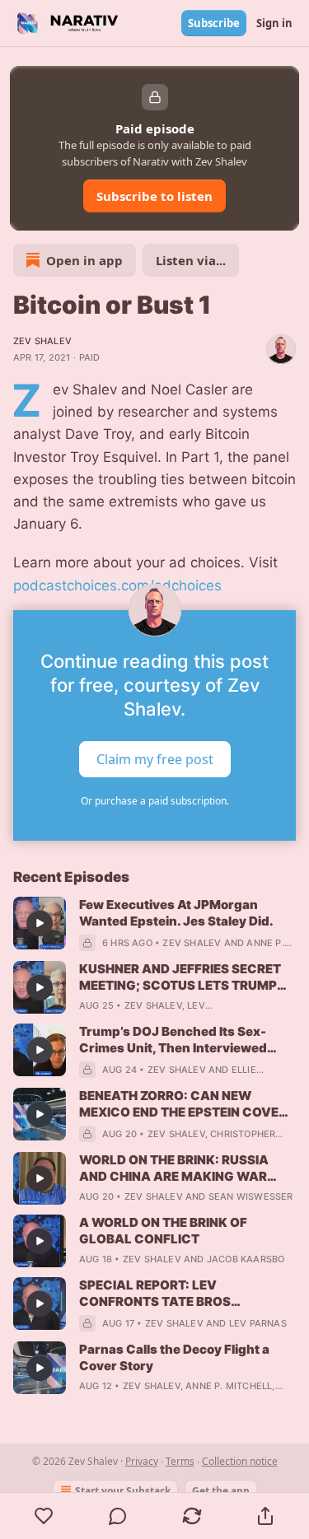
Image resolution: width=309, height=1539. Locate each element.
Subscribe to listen (154, 196)
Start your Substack (123, 1491)
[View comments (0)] (119, 1515)
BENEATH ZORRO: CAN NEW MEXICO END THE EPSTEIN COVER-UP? (186, 1104)
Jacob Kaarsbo (246, 1259)
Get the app (221, 1491)
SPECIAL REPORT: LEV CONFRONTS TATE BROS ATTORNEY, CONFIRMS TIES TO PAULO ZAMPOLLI (174, 1293)
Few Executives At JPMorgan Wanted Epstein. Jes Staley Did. (176, 913)
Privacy (141, 1461)
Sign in (274, 23)
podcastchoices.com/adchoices (117, 585)
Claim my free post (154, 758)
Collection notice (240, 1461)
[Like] (44, 1515)
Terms (180, 1461)
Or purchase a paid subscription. (155, 801)
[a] (39, 923)
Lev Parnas (258, 1323)
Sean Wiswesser (250, 1196)
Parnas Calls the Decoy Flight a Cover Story (174, 1357)
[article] (154, 924)
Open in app (84, 260)
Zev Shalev (42, 341)
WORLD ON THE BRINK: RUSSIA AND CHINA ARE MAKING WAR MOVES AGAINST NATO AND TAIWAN (174, 1168)
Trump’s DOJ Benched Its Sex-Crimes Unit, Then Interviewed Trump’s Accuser (173, 1040)
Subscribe (214, 23)
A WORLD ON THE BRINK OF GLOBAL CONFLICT (163, 1231)
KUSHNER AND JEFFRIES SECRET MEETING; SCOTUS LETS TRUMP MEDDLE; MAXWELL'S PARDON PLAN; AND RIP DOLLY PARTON (180, 977)
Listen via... (191, 260)
